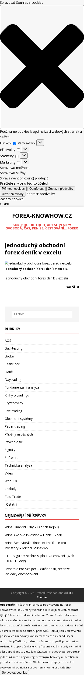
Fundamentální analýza (22, 387)
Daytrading (13, 379)
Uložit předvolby (13, 194)
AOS (8, 340)
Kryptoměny (14, 403)
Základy (10, 488)
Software (11, 457)
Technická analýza (18, 465)
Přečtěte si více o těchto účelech (24, 183)
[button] (42, 67)
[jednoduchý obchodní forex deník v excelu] (38, 263)
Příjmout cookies (13, 188)
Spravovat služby (12, 173)
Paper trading (15, 426)
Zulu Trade (13, 496)
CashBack (12, 364)
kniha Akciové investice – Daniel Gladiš (34, 535)
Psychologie (14, 442)
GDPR (4, 204)
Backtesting (13, 348)
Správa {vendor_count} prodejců (24, 178)
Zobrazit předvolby (60, 188)
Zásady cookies (12, 199)
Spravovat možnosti (15, 167)
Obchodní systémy (19, 418)
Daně (9, 372)
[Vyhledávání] (42, 314)
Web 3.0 (11, 481)
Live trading (13, 411)
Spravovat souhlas (14, 672)
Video (9, 473)
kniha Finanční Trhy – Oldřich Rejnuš (32, 527)
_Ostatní (11, 504)
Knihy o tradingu (17, 395)
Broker (10, 356)
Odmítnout (36, 188)
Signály (10, 449)
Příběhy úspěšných (19, 434)
